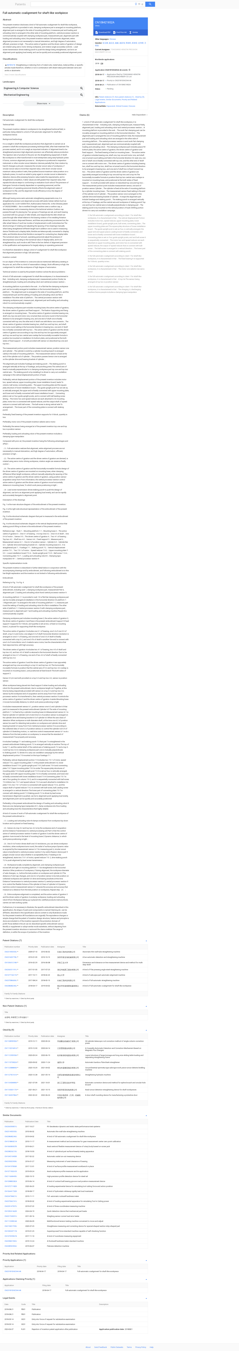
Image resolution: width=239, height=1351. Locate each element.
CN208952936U (11, 1246)
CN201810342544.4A (13, 1271)
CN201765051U (11, 1216)
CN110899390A (11, 1041)
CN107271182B (11, 1186)
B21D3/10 (11, 65)
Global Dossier (122, 106)
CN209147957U (11, 1206)
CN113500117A (11, 1090)
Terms (129, 1347)
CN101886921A (11, 1141)
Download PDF (104, 32)
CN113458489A (11, 1083)
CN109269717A (11, 1231)
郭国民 (128, 43)
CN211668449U (11, 1176)
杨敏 (117, 43)
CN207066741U (11, 1201)
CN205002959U (11, 1161)
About (88, 1347)
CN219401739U (11, 1226)
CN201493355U (11, 952)
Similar (135, 32)
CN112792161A (11, 1075)
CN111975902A (11, 1062)
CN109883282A (11, 1181)
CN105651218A (11, 963)
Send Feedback (100, 1347)
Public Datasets (117, 1347)
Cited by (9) (139, 97)
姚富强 (122, 43)
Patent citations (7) (106, 97)
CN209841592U (11, 1241)
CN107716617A (11, 975)
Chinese (112, 39)
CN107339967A (11, 1236)
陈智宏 (134, 43)
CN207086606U (11, 980)
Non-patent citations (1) (124, 97)
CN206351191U (11, 970)
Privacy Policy (140, 1347)
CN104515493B (11, 1156)
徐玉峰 (105, 43)
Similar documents (113, 100)
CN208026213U (11, 1151)
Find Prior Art (121, 32)
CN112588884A (11, 1068)
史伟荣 (141, 43)
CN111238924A (11, 1221)
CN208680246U (11, 986)
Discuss (132, 106)
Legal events (100, 100)
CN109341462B (11, 1211)
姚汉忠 (111, 43)
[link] (44, 68)
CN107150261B (11, 1171)
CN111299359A (11, 1055)
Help (152, 1347)
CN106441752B (11, 1191)
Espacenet (111, 106)
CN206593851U (11, 1126)
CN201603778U (11, 957)
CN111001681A (11, 1048)
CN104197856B (11, 1166)
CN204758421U (11, 1196)
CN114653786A (11, 1095)
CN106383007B (11, 1146)
